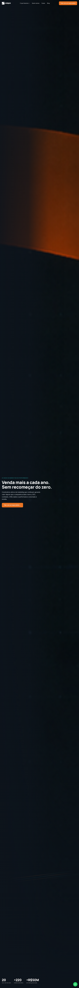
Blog (48, 3)
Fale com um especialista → (12, 505)
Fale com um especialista (68, 3)
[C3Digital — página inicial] (6, 3)
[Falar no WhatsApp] (75, 984)
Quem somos (35, 3)
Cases (43, 3)
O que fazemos (24, 3)
